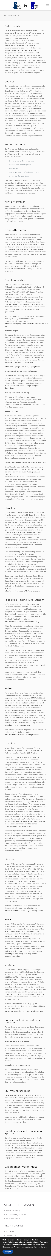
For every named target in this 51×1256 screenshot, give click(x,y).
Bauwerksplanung (13, 1218)
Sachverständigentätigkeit (16, 1214)
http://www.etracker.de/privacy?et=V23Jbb (29, 572)
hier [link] (45, 1247)
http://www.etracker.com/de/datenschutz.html (23, 591)
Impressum (10, 1231)
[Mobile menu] (47, 5)
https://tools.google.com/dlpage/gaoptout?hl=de (24, 367)
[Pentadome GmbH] (25, 5)
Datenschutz (11, 1235)
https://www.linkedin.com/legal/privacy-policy (24, 911)
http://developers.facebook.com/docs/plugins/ (23, 622)
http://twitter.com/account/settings (19, 735)
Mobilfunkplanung (13, 1211)
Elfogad (8, 1252)
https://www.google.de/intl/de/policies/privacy (24, 1011)
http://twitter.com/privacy (19, 725)
